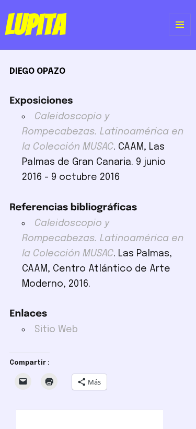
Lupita (35, 24)
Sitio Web (56, 329)
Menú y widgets (180, 35)
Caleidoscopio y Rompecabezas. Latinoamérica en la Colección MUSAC (102, 132)
